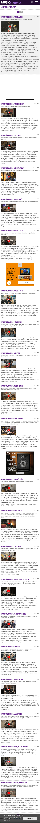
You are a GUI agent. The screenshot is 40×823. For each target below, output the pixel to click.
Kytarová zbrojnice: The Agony (10, 646)
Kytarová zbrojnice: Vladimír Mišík (12, 479)
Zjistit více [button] (6, 820)
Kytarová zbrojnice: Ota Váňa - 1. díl (12, 291)
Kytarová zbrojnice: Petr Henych (11, 322)
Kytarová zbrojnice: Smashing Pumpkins (13, 614)
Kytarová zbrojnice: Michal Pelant (12, 679)
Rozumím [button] (30, 818)
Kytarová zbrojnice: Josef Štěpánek (12, 386)
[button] (22, 12)
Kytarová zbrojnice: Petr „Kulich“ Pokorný (14, 747)
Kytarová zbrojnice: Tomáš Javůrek (12, 17)
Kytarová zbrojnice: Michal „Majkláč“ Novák (15, 579)
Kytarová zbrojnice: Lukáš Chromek (12, 418)
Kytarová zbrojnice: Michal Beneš (11, 199)
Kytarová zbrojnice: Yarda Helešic (11, 510)
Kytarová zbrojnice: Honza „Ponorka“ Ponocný (15, 782)
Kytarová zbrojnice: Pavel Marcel (11, 135)
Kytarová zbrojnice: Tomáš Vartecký (12, 104)
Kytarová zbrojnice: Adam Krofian (11, 714)
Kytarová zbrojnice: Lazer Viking (11, 546)
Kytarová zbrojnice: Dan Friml (10, 353)
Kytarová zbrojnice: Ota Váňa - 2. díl (12, 230)
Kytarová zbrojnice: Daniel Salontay (12, 168)
